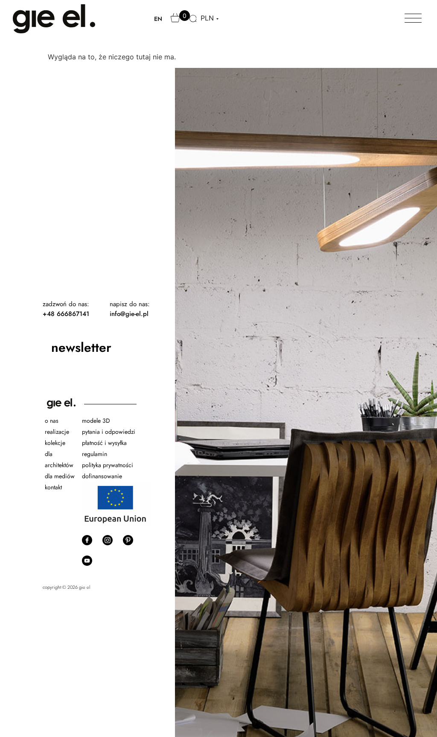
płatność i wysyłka (104, 443)
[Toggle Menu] (413, 19)
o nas (51, 420)
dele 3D (100, 420)
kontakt (53, 487)
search (193, 23)
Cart (176, 21)
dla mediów (60, 476)
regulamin (94, 454)
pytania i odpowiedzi (108, 431)
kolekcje (55, 443)
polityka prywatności (107, 465)
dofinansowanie (103, 476)
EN (158, 19)
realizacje (57, 431)
